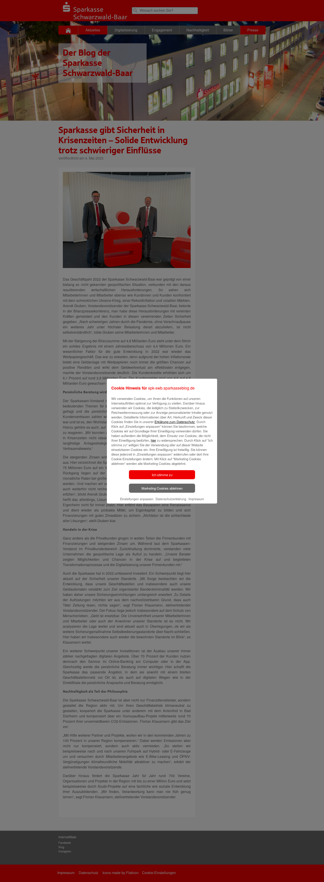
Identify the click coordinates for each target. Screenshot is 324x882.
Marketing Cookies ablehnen (162, 488)
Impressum (196, 499)
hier (153, 440)
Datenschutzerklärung (171, 499)
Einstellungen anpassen (136, 499)
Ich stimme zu (162, 474)
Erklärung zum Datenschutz (175, 421)
